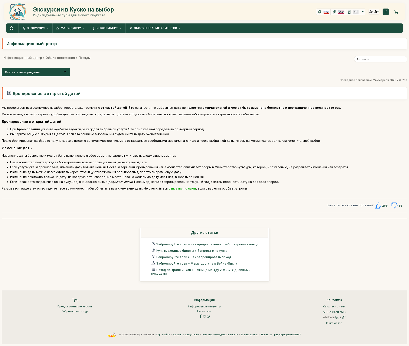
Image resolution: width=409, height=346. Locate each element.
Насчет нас (204, 311)
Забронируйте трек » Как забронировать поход (193, 257)
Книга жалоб (334, 323)
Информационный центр (22, 57)
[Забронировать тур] (396, 11)
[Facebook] (201, 315)
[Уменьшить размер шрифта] (376, 11)
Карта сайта (163, 334)
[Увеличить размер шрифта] (371, 11)
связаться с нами (182, 188)
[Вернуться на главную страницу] (12, 28)
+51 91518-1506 (336, 312)
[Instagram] (204, 315)
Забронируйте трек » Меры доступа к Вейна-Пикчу (196, 263)
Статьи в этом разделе (22, 72)
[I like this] (377, 205)
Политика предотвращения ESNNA (281, 334)
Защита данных (250, 334)
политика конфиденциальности (220, 334)
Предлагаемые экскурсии (75, 306)
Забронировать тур (75, 311)
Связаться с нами (334, 306)
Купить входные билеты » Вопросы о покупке (192, 250)
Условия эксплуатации (186, 334)
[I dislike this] (394, 205)
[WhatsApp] (208, 315)
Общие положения (60, 57)
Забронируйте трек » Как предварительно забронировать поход (207, 244)
